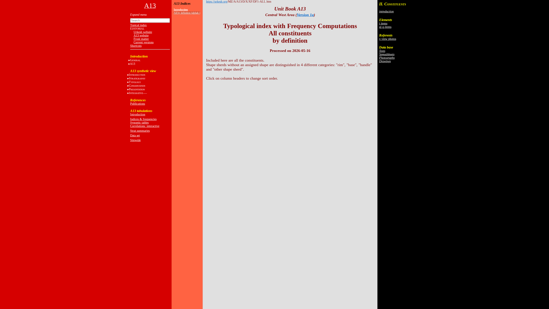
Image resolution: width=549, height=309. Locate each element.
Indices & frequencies (143, 119)
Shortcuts (136, 45)
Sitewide (135, 140)
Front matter (141, 39)
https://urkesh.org (216, 1)
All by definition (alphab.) (187, 12)
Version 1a (305, 15)
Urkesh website (143, 32)
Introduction (137, 114)
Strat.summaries (140, 130)
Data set (135, 135)
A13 (132, 63)
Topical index (138, 25)
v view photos (387, 39)
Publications (137, 103)
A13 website (141, 35)
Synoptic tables (139, 122)
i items (383, 23)
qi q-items (385, 27)
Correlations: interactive (144, 126)
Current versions (144, 42)
